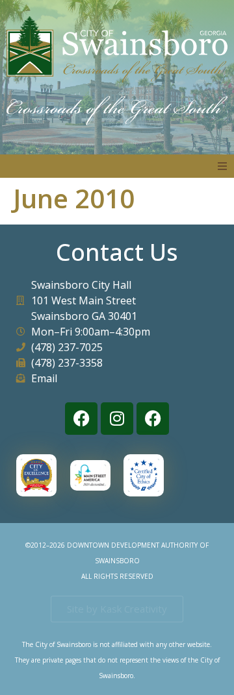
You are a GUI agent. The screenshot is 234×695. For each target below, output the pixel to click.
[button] (222, 166)
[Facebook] (81, 418)
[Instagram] (117, 418)
